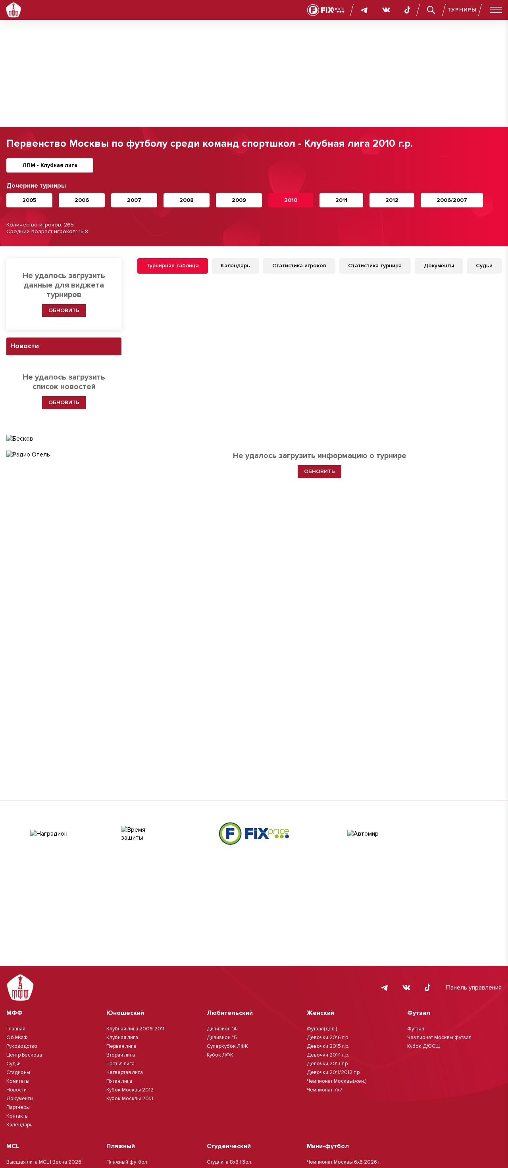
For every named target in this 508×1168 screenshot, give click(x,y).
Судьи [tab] (484, 265)
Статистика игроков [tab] (299, 265)
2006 (82, 200)
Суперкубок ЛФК (227, 1046)
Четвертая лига (124, 1072)
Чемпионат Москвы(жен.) (336, 1081)
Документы (19, 1098)
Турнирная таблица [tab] (172, 265)
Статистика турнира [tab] (375, 265)
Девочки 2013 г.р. (328, 1064)
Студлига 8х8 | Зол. (229, 1162)
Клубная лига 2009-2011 (135, 1029)
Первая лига (121, 1046)
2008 (186, 200)
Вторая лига (120, 1055)
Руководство (21, 1046)
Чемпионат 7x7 (325, 1090)
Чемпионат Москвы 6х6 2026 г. (344, 1162)
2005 (29, 200)
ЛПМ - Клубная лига (49, 165)
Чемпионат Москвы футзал (439, 1037)
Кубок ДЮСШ (424, 1046)
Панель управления (474, 987)
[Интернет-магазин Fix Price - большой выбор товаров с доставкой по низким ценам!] (254, 833)
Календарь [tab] (235, 265)
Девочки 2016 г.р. (328, 1037)
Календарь (19, 1125)
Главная (15, 1029)
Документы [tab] (439, 265)
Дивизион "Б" (223, 1037)
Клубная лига (122, 1037)
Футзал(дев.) (322, 1029)
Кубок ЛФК (220, 1055)
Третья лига (120, 1064)
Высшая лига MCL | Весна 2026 (43, 1162)
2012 (391, 200)
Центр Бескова (24, 1055)
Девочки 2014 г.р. (328, 1055)
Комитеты (17, 1081)
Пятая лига (119, 1081)
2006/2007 (452, 200)
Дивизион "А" (223, 1029)
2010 (290, 200)
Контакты (17, 1116)
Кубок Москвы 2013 (129, 1098)
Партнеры (18, 1107)
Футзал (415, 1029)
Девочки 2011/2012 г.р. (334, 1072)
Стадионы (18, 1072)
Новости (16, 1090)
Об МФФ (17, 1037)
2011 (341, 200)
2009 (239, 200)
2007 (134, 200)
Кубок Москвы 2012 (130, 1090)
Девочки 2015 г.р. (328, 1046)
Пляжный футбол (126, 1162)
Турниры (462, 9)
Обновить (63, 310)
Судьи (13, 1064)
